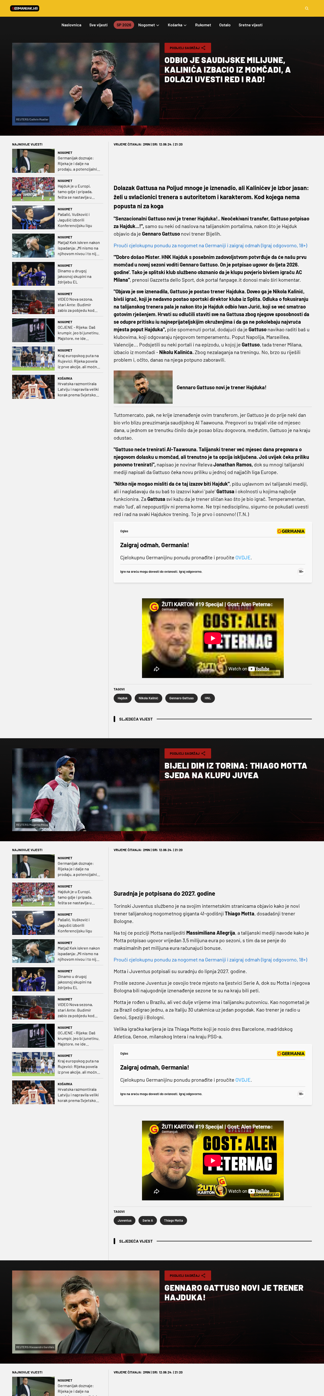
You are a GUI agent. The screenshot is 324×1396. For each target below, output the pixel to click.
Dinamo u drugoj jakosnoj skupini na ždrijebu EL (74, 276)
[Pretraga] (307, 8)
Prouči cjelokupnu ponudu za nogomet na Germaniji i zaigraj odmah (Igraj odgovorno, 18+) (210, 245)
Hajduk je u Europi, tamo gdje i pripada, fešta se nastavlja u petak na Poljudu (75, 191)
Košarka (65, 378)
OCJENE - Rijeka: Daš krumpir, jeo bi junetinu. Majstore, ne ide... (78, 333)
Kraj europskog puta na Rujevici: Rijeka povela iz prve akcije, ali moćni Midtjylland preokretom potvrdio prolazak (78, 361)
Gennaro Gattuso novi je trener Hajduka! (222, 387)
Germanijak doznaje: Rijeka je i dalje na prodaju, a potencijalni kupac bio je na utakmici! (77, 163)
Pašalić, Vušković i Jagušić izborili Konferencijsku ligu (75, 220)
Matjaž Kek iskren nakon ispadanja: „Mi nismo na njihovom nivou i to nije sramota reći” (79, 248)
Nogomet (65, 153)
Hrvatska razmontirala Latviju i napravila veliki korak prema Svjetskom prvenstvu (78, 389)
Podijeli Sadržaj (185, 48)
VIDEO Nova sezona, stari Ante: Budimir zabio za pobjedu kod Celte (76, 305)
